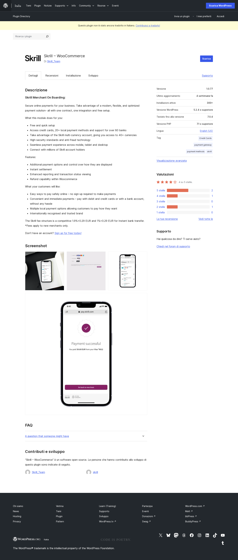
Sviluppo (93, 75)
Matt (189, 511)
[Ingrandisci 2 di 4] (101, 256)
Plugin (59, 516)
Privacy (17, 521)
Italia (46, 539)
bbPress (191, 516)
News (16, 511)
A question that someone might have (47, 436)
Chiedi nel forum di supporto (173, 246)
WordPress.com (195, 506)
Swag (146, 521)
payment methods (195, 151)
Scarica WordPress (220, 5)
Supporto (207, 75)
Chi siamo (18, 506)
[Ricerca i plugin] (47, 36)
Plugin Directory (21, 16)
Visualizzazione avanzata (172, 160)
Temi (58, 511)
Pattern (60, 521)
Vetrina (59, 506)
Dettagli (33, 75)
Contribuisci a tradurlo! (148, 25)
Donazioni (149, 516)
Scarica (206, 58)
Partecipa (147, 506)
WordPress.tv (107, 521)
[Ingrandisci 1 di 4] (59, 256)
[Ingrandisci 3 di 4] (142, 256)
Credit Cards (205, 138)
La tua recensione (167, 218)
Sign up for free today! (68, 233)
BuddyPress (193, 521)
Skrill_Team (53, 61)
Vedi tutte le (205, 218)
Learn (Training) (107, 506)
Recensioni (51, 75)
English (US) (206, 130)
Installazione (73, 75)
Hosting (17, 516)
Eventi (145, 511)
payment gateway (203, 145)
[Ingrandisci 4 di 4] (142, 297)
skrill (95, 472)
